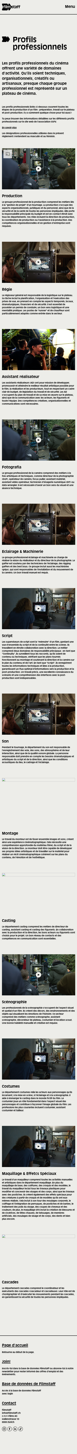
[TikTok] (20, 1429)
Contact (9, 1403)
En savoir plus (9, 128)
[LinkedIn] (15, 1429)
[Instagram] (4, 1429)
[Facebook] (9, 1429)
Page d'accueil (15, 1345)
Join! (6, 1362)
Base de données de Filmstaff (29, 1384)
